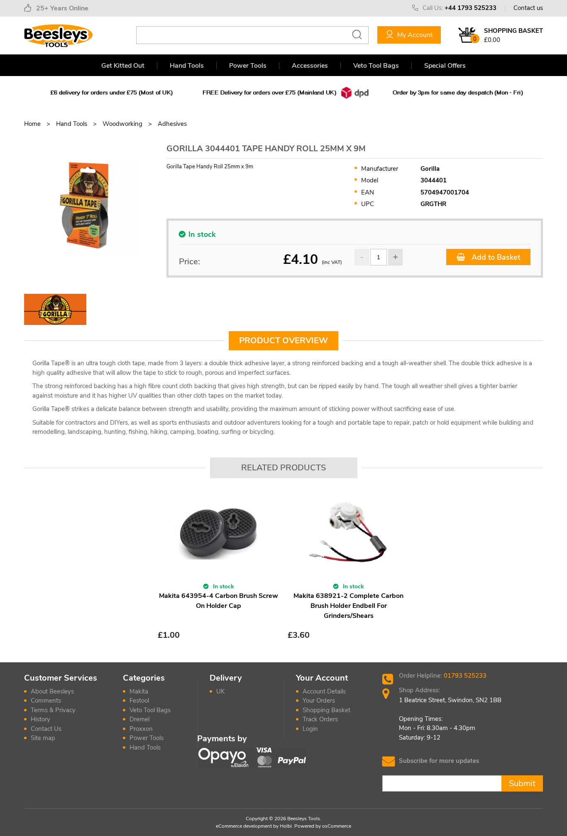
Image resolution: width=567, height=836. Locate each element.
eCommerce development (244, 826)
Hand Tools (187, 65)
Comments (46, 700)
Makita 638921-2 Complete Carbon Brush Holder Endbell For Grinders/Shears (348, 605)
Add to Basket (494, 257)
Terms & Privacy (53, 710)
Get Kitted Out (122, 65)
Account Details (324, 691)
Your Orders (319, 700)
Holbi (286, 826)
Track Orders (320, 719)
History (40, 719)
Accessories (310, 65)
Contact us (528, 8)
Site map (43, 738)
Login (310, 729)
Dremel (139, 719)
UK (220, 691)
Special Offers (445, 65)
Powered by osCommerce (322, 826)
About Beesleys (52, 691)
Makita (139, 691)
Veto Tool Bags (376, 65)
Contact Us (46, 729)
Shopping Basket (326, 710)
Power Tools (247, 65)
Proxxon (141, 729)
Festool (139, 700)
